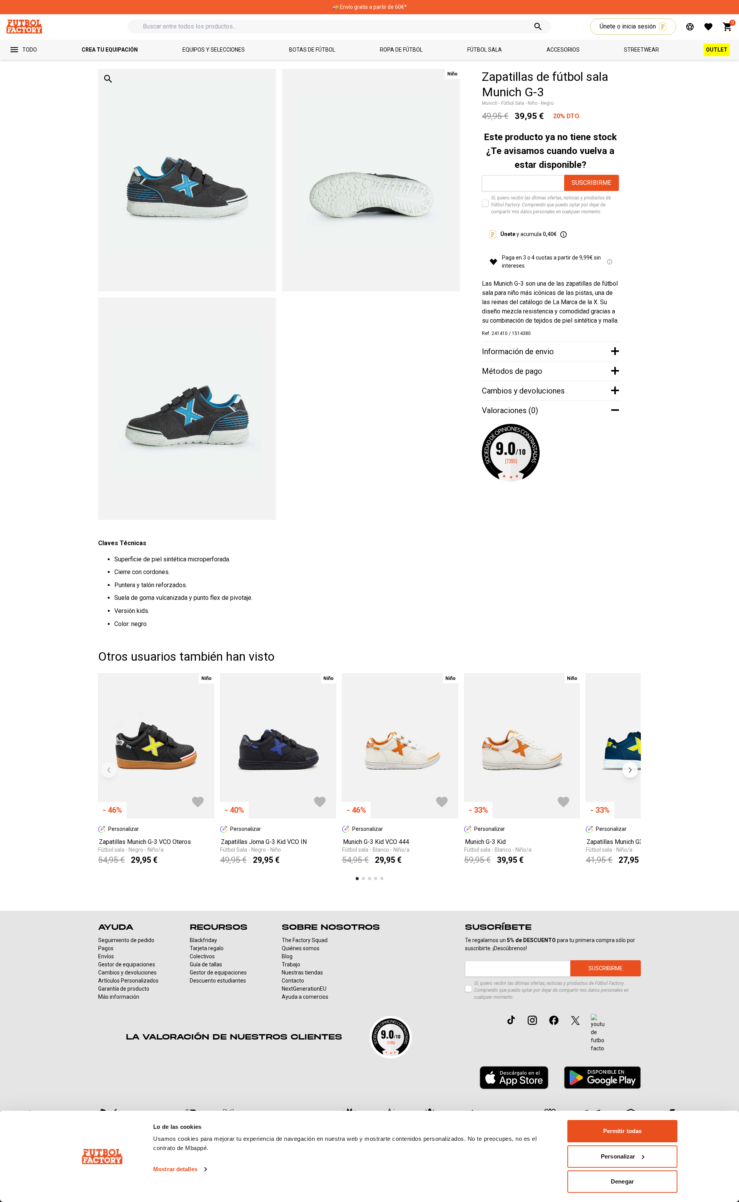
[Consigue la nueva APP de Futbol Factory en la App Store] (514, 1077)
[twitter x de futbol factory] (575, 1020)
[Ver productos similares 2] (363, 878)
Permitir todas (622, 1131)
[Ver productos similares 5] (381, 878)
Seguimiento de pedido (126, 940)
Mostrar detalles (175, 1169)
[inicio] (24, 26)
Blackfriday (203, 940)
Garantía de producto (123, 989)
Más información (118, 997)
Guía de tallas (206, 964)
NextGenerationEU (304, 989)
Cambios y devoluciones (127, 972)
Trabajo (291, 964)
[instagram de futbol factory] (532, 1020)
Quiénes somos (300, 948)
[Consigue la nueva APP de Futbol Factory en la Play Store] (602, 1077)
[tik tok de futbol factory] (511, 1020)
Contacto (293, 981)
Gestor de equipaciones (126, 964)
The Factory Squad (305, 940)
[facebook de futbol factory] (554, 1020)
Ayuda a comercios (305, 997)
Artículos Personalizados (128, 981)
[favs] (708, 27)
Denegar (622, 1181)
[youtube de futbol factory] (597, 1033)
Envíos (106, 956)
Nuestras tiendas (302, 972)
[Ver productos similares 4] (375, 878)
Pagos (106, 948)
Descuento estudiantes (218, 981)
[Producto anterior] (109, 770)
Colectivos (202, 956)
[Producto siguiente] (630, 770)
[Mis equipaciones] (689, 26)
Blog (287, 956)
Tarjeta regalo (207, 948)
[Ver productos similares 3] (369, 878)
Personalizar (618, 1156)
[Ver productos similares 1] (357, 878)
